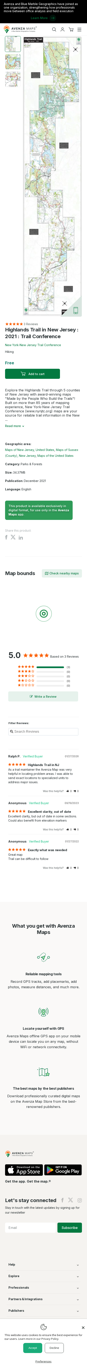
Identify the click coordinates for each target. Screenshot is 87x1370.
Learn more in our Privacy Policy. (38, 1339)
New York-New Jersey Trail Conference (33, 345)
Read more (13, 426)
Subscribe (70, 1228)
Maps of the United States (55, 455)
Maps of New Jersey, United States (29, 450)
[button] (69, 791)
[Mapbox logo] (15, 644)
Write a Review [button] (45, 696)
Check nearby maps (64, 573)
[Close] (83, 1326)
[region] (43, 614)
